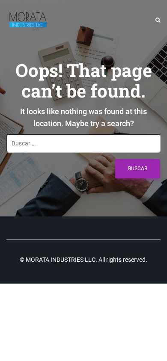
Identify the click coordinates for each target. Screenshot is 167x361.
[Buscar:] (83, 143)
